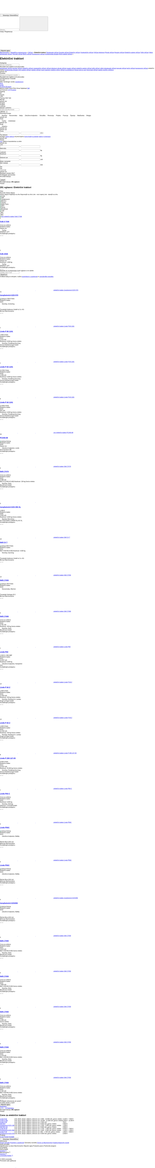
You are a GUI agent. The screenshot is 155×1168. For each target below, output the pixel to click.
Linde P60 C (5, 794)
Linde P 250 (4, 1120)
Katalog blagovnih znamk (61, 1142)
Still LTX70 (4, 471)
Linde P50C (5, 827)
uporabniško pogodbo (46, 276)
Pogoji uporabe (5, 1142)
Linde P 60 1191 (6, 367)
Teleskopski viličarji (52, 52)
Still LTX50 (4, 580)
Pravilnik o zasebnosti (17, 1142)
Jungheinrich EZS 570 (9, 295)
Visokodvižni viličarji (86, 52)
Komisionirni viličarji (38, 54)
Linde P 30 (3, 1132)
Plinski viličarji (109, 52)
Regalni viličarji (119, 52)
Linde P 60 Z (5, 687)
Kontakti (11, 1137)
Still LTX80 (4, 616)
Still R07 (2, 1124)
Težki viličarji (144, 52)
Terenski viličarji (17, 54)
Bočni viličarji (27, 54)
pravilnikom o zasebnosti (30, 276)
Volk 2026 (4, 254)
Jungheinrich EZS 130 (7, 1125)
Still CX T (3, 542)
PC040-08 (4, 438)
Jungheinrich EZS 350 (7, 1130)
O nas (2, 1137)
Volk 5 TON (4, 222)
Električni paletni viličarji (132, 52)
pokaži (3, 180)
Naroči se (4, 274)
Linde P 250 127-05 (8, 758)
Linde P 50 (3, 1122)
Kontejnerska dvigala (51, 54)
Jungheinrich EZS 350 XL (10, 507)
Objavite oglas (5, 1104)
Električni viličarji (74, 52)
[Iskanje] (34, 24)
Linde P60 (4, 652)
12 (6, 1108)
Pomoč (6, 1137)
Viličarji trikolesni (99, 52)
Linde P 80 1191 (6, 331)
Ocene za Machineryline (45, 1142)
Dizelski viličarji (64, 52)
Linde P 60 (3, 1119)
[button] (77, 41)
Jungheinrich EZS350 (9, 903)
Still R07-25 (4, 1127)
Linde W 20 (3, 1128)
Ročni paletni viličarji (65, 54)
